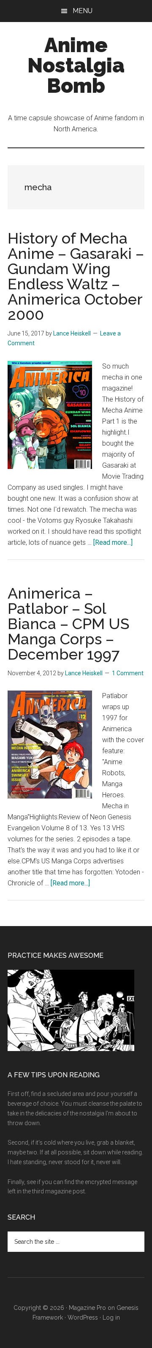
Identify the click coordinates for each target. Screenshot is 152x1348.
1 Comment (128, 673)
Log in (111, 1317)
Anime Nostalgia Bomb (76, 65)
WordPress (83, 1317)
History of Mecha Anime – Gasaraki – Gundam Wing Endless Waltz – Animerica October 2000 (76, 276)
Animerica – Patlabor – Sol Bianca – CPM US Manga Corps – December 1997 (68, 623)
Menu (82, 11)
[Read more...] (113, 542)
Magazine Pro (87, 1307)
